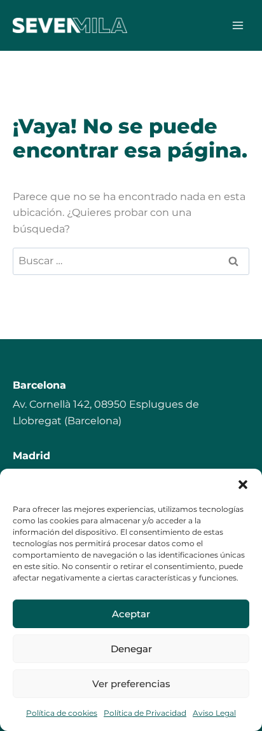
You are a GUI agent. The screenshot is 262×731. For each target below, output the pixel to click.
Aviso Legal (214, 713)
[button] (243, 484)
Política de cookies (61, 713)
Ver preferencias (131, 684)
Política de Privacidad (145, 713)
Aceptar (131, 614)
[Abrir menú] (237, 25)
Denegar (131, 649)
